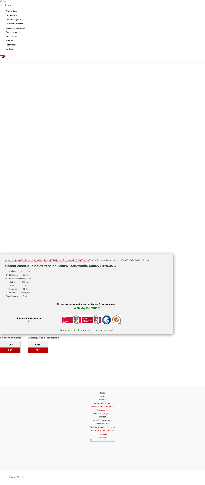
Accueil (8, 260)
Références (11, 44)
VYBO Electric (11, 36)
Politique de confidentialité (102, 430)
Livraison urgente (13, 19)
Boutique (102, 399)
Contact (9, 49)
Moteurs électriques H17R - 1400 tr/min (72, 260)
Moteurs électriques (21, 260)
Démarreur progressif (102, 413)
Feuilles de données (14, 23)
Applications (11, 11)
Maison (102, 396)
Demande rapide (13, 32)
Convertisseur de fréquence (102, 406)
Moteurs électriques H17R (42, 260)
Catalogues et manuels (16, 28)
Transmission (102, 410)
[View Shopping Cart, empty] (2, 57)
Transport (10, 40)
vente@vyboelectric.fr (87, 308)
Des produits (11, 15)
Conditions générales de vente (102, 427)
